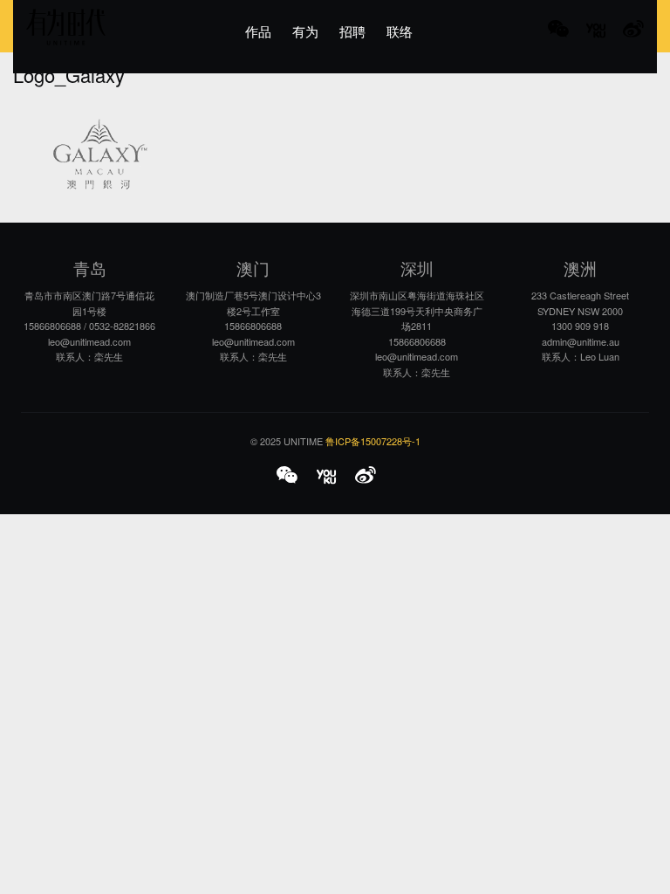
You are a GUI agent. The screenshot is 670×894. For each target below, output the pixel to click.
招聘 (352, 31)
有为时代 (66, 27)
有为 (305, 31)
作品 (258, 31)
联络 (399, 31)
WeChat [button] (558, 30)
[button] (290, 476)
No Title (595, 30)
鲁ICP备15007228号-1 (372, 441)
